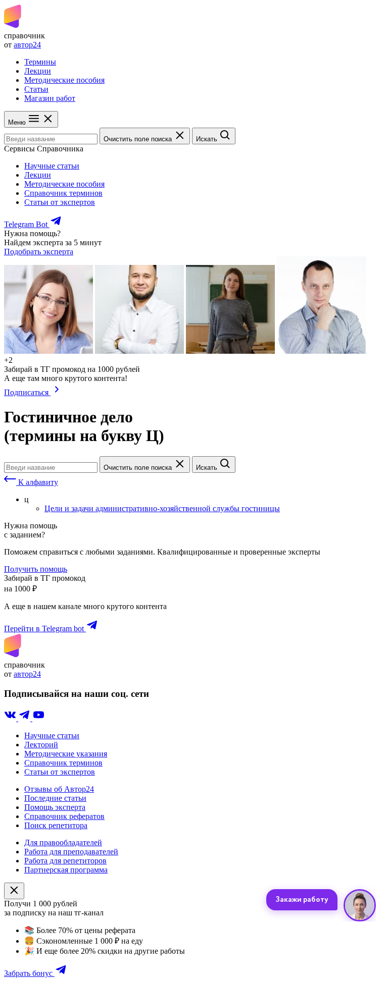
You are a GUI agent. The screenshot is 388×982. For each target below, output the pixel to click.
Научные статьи (51, 165)
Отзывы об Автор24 (59, 789)
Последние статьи (55, 798)
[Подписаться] (57, 392)
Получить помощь (35, 569)
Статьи (36, 89)
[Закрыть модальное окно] (14, 891)
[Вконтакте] (11, 718)
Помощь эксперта (54, 807)
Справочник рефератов (64, 816)
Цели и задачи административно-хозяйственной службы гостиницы (162, 508)
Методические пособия (64, 80)
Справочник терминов (63, 193)
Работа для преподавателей (71, 851)
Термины (40, 62)
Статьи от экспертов (59, 202)
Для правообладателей (63, 842)
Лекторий (41, 744)
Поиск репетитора (55, 825)
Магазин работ (49, 98)
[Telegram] (25, 718)
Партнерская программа (66, 869)
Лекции (37, 71)
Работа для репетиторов (65, 860)
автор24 (27, 44)
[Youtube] (38, 718)
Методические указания (65, 753)
